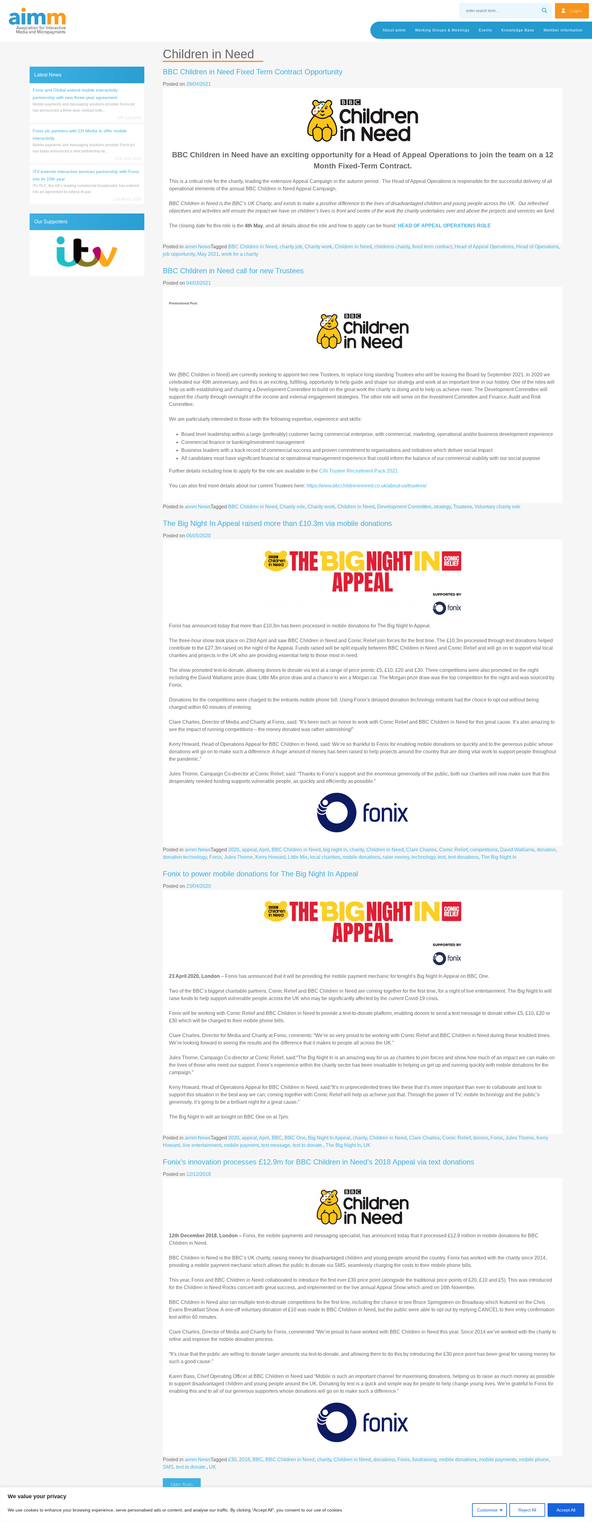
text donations (463, 857)
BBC (277, 1137)
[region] (296, 1504)
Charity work (318, 246)
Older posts (182, 1484)
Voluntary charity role (497, 506)
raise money (396, 857)
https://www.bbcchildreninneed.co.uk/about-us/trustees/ (366, 485)
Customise (487, 1510)
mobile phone (534, 1459)
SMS (168, 1467)
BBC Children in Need (252, 246)
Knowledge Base (517, 30)
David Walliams (517, 849)
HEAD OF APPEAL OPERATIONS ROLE (444, 225)
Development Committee (404, 506)
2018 (244, 1459)
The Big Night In (498, 857)
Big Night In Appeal (329, 1137)
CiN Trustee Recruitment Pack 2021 (358, 471)
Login (576, 10)
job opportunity (179, 254)
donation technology (185, 857)
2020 (233, 849)
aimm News (198, 246)
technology (423, 857)
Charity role (292, 506)
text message (275, 1145)
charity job (291, 246)
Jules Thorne (238, 857)
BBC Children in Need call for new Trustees (233, 271)
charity (357, 849)
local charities (325, 857)
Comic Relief (453, 849)
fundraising (424, 1459)
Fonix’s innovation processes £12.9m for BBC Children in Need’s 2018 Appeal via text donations (318, 1162)
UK (367, 1145)
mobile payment (241, 1145)
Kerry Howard (270, 857)
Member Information (563, 30)
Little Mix (297, 857)
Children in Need (353, 246)
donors (480, 1137)
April (264, 849)
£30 (232, 1459)
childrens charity (392, 246)
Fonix (215, 857)
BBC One (295, 1137)
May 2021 (208, 254)
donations (384, 1459)
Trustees (462, 506)
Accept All (566, 1510)
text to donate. (308, 1145)
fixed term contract (432, 246)
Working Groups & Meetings (442, 30)
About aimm (394, 30)
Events (485, 30)
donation (546, 849)
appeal (249, 849)
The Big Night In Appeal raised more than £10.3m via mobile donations (277, 523)
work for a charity (239, 254)
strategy (442, 506)
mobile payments (497, 1459)
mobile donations (361, 857)
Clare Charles (421, 849)
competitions (484, 849)
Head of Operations (537, 246)
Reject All (527, 1510)
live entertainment (202, 1145)
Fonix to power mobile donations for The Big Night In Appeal (260, 874)
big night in (335, 849)
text (442, 857)
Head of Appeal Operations (484, 246)
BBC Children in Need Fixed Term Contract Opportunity (253, 72)
